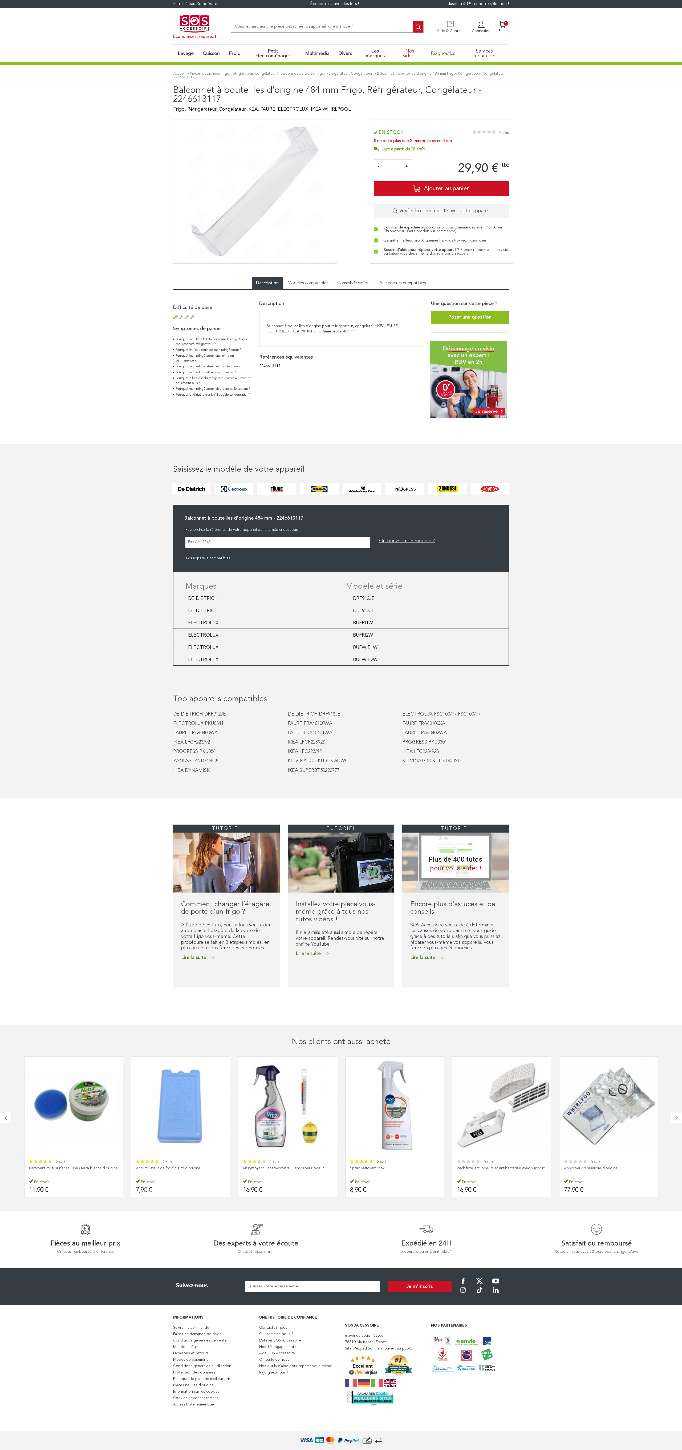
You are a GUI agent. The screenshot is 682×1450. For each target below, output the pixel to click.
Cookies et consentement (195, 1398)
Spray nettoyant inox (260, 1168)
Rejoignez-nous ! (273, 1372)
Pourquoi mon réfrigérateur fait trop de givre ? (208, 366)
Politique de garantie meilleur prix (202, 1379)
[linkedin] (495, 1294)
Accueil (179, 73)
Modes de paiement (190, 1359)
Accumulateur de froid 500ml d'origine (61, 1168)
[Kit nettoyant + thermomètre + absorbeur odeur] (180, 1106)
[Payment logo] (341, 1440)
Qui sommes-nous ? (276, 1334)
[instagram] (463, 1294)
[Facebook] (463, 1285)
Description (267, 283)
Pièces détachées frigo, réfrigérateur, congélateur (233, 73)
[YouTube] (495, 1285)
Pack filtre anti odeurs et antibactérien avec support (393, 1168)
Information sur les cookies (196, 1391)
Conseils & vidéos (353, 283)
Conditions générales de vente (200, 1340)
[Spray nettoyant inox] (287, 1106)
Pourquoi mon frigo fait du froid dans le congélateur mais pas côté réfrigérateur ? (211, 342)
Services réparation (484, 53)
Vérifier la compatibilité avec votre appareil (444, 210)
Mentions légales (187, 1347)
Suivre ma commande (191, 1327)
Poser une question (470, 317)
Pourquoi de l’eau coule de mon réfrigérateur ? (208, 350)
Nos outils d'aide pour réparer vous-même (295, 1366)
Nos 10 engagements (277, 1347)
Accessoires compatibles (402, 283)
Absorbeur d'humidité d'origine (483, 1168)
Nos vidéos (410, 53)
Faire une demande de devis (197, 1334)
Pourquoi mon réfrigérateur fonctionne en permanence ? (205, 358)
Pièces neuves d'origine (193, 1385)
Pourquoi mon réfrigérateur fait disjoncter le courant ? (213, 389)
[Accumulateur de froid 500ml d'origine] (73, 1106)
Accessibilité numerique (193, 1404)
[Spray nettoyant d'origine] (608, 1106)
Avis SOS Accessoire (277, 1353)
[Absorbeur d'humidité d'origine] (501, 1106)
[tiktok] (479, 1294)
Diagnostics (443, 53)
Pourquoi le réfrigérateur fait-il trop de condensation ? (213, 394)
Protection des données (194, 1372)
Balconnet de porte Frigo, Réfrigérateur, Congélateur (326, 73)
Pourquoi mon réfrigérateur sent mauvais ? (206, 372)
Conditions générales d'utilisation (202, 1366)
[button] (174, 998)
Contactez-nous (273, 1327)
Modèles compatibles (308, 283)
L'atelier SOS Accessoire (280, 1340)
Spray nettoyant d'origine (585, 1168)
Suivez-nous (192, 1286)
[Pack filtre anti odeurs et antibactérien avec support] (394, 1106)
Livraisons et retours (191, 1353)
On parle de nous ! (275, 1359)
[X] (479, 1285)
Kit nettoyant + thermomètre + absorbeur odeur (176, 1168)
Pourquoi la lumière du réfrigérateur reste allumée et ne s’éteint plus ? (213, 381)
